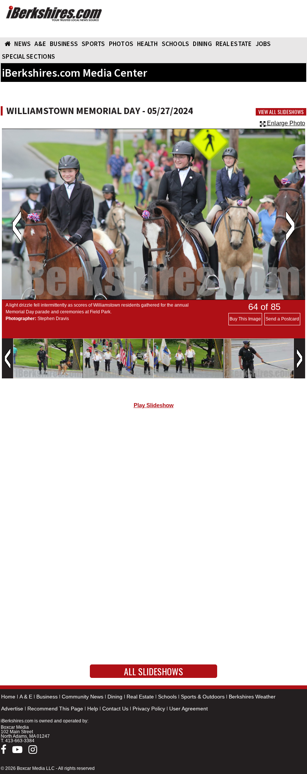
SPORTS (93, 44)
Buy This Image (245, 319)
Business (47, 697)
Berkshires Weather (252, 697)
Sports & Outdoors (203, 697)
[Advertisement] (153, 477)
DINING (202, 44)
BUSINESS (64, 44)
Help (92, 709)
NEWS (22, 44)
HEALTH (147, 44)
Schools (167, 697)
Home (8, 697)
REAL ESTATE (234, 44)
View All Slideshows (281, 112)
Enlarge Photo (285, 123)
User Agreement (188, 709)
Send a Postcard (282, 319)
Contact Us (115, 709)
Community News (82, 697)
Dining (114, 697)
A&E (40, 44)
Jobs (263, 44)
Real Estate (140, 697)
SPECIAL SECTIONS (28, 56)
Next (290, 226)
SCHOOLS (175, 44)
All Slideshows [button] (153, 671)
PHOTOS (121, 44)
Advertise (12, 709)
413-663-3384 (19, 740)
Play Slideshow (154, 405)
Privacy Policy (149, 709)
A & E (25, 697)
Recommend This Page (55, 709)
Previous (16, 226)
